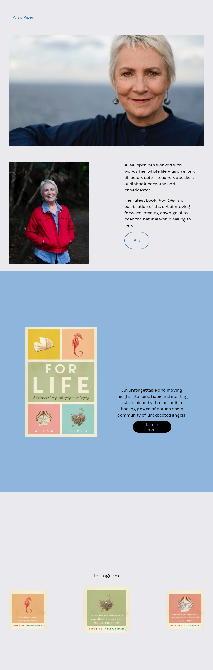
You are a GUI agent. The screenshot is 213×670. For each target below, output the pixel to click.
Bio (137, 240)
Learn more (152, 427)
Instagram (106, 576)
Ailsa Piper (23, 17)
